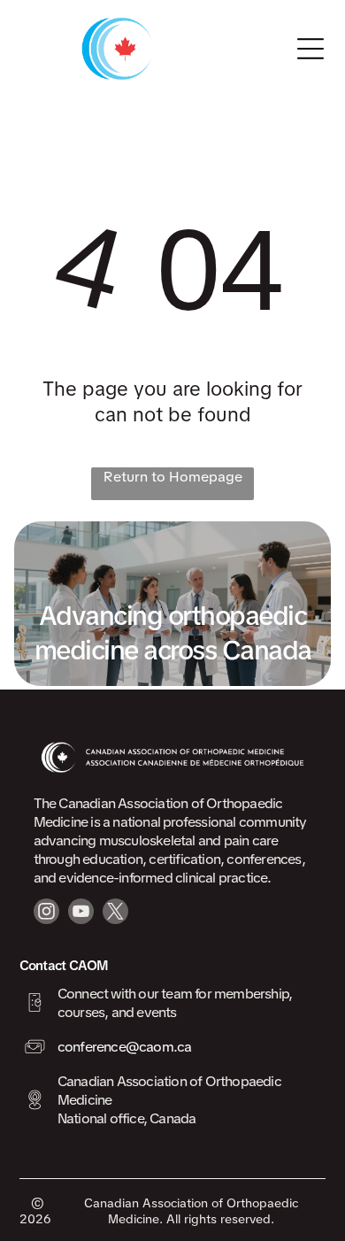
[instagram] (46, 913)
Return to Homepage (173, 476)
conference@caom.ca (125, 1046)
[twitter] (115, 913)
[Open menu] (310, 48)
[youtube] (81, 913)
